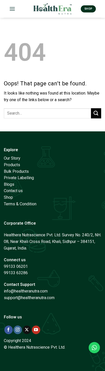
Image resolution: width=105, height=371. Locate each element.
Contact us (13, 190)
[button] (12, 9)
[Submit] (96, 113)
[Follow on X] (27, 330)
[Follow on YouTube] (36, 330)
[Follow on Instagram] (18, 330)
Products (12, 164)
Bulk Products (16, 171)
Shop (8, 197)
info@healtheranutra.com (26, 291)
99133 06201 (16, 266)
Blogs (9, 184)
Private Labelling (19, 177)
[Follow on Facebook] (8, 330)
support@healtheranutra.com (29, 297)
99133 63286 (16, 272)
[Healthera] (52, 8)
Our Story (12, 158)
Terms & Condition (20, 204)
